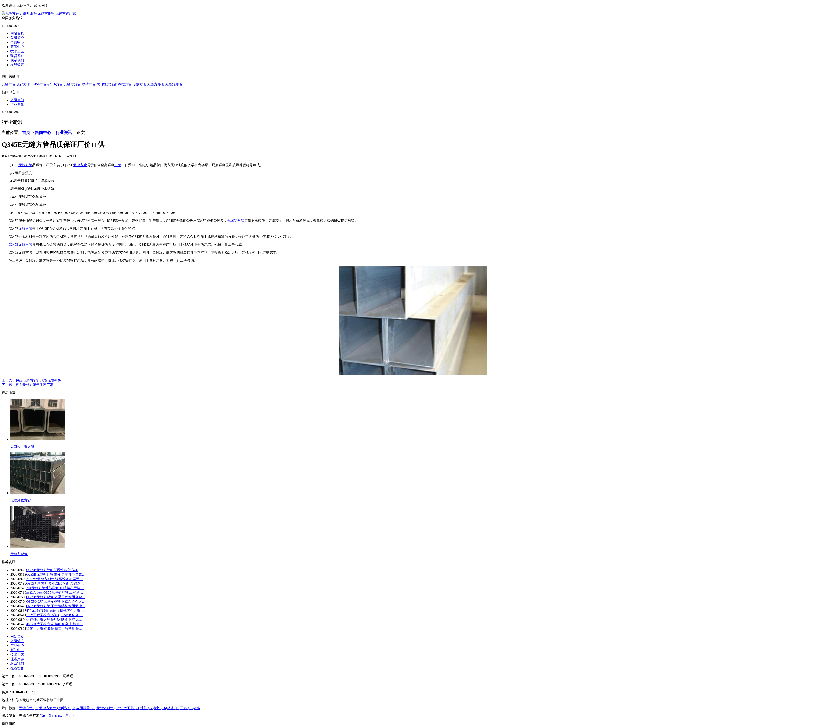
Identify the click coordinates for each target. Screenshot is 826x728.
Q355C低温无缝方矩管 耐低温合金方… (55, 601)
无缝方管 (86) (29, 708)
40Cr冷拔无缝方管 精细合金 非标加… (54, 624)
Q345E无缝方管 (20, 244)
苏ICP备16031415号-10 (57, 716)
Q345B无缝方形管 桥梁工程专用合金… (55, 597)
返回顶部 (8, 724)
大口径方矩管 (106, 84)
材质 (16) (173, 708)
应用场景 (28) (86, 708)
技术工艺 (17, 51)
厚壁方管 (89, 84)
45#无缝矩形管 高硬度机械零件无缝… (55, 610)
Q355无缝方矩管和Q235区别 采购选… (55, 583)
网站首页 (17, 33)
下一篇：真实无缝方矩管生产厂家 (27, 385)
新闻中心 (17, 47)
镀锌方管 (23, 84)
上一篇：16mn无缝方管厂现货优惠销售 (31, 380)
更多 (197, 708)
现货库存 (17, 56)
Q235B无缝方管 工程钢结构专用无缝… (55, 606)
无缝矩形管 (173, 84)
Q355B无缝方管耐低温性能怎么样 (52, 570)
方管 (117, 165)
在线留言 (17, 65)
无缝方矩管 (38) (51, 708)
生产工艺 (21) (130, 708)
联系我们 (17, 60)
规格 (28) (69, 708)
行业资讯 (17, 104)
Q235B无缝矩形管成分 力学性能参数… (55, 574)
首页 (26, 132)
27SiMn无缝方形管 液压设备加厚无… (54, 579)
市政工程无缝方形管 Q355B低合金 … (54, 615)
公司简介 (17, 38)
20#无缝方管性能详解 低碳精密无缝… (55, 588)
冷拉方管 (125, 84)
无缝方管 (8, 84)
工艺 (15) (187, 708)
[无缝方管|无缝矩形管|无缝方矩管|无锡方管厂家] (39, 13)
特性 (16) (160, 708)
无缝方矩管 (72, 84)
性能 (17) (147, 708)
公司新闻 (17, 100)
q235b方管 (55, 84)
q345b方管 (38, 84)
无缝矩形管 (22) (108, 708)
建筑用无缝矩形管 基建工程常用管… (54, 628)
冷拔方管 (139, 84)
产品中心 (17, 42)
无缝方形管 (155, 84)
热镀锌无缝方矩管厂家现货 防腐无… (54, 619)
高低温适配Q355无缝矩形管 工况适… (54, 592)
